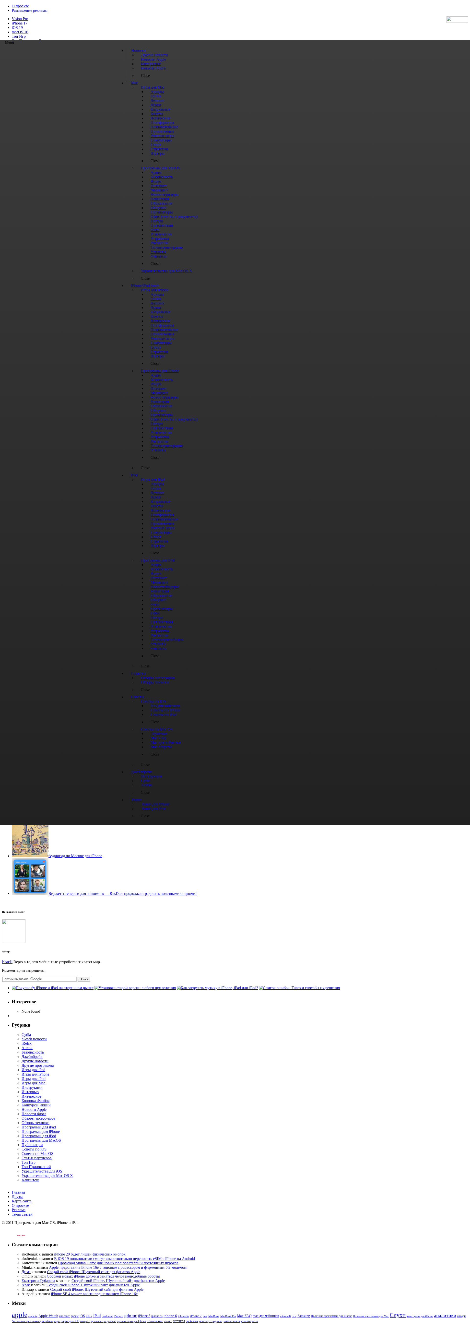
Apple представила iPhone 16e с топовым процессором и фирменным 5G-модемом (118, 1267)
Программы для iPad (39, 1127)
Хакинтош (30, 1180)
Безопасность (33, 1052)
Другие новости (35, 1061)
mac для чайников (266, 1316)
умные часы (231, 1321)
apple (19, 1314)
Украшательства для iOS (42, 1171)
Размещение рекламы (29, 10)
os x (294, 1316)
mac (205, 1316)
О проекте (20, 6)
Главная (18, 1192)
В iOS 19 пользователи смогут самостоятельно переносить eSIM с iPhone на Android (124, 1258)
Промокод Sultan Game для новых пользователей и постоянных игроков (118, 1263)
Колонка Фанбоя (35, 1101)
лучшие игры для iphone (131, 1321)
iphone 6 (170, 1316)
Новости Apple (34, 1109)
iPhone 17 (19, 23)
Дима (26, 1272)
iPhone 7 (196, 1316)
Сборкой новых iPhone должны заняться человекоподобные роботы (103, 1276)
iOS (82, 1316)
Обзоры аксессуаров (39, 1118)
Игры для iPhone (35, 1074)
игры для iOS (70, 1321)
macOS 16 (20, 32)
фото (255, 1321)
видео (57, 1321)
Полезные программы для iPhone (331, 1316)
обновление (155, 1321)
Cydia (26, 1034)
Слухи (398, 1315)
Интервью (30, 1092)
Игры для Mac (33, 1083)
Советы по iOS (34, 1149)
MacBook (213, 1316)
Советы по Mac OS (37, 1153)
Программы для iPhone (41, 1131)
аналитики (445, 1315)
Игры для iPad (33, 1070)
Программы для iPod (39, 1136)
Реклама (18, 1210)
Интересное (31, 1096)
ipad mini (107, 1316)
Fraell (7, 961)
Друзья (17, 1197)
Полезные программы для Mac (371, 1316)
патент (168, 1321)
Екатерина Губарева (38, 1281)
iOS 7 (89, 1316)
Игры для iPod (34, 1079)
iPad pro (118, 1316)
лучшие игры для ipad (103, 1321)
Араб (26, 1285)
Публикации (32, 1145)
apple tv (32, 1316)
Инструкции (32, 1087)
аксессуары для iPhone (420, 1316)
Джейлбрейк (32, 1056)
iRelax (27, 1043)
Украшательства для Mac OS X (47, 1175)
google (75, 1316)
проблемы (192, 1321)
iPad (97, 1315)
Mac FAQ (244, 1316)
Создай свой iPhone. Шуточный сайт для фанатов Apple (93, 1272)
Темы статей (22, 1214)
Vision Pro (20, 19)
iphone (130, 1315)
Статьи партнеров (37, 1158)
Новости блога (34, 1114)
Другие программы (38, 1065)
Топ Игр (19, 36)
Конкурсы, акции (36, 1105)
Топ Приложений (36, 1167)
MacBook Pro (228, 1316)
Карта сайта (22, 1201)
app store (64, 1316)
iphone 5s (157, 1316)
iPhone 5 (144, 1316)
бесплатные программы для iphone (32, 1321)
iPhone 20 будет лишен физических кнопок (90, 1254)
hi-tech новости (34, 1039)
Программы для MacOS (41, 1140)
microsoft (285, 1316)
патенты (179, 1321)
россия (203, 1321)
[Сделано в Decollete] (17, 1235)
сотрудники (215, 1321)
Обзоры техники (35, 1123)
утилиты (246, 1321)
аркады (461, 1316)
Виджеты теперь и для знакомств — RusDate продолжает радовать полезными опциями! (122, 893)
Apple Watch (48, 1316)
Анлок (27, 1048)
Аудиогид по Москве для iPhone (75, 856)
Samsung (303, 1316)
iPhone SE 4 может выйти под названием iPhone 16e (94, 1294)
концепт (85, 1321)
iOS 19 (17, 27)
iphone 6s (183, 1316)
